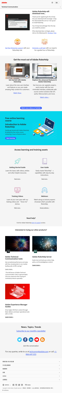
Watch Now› (17, 93)
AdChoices (6, 390)
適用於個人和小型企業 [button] (8, 361)
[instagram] (16, 385)
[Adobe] (4, 2)
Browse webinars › (44, 208)
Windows (50, 33)
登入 (57, 2)
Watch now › (17, 208)
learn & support (36, 223)
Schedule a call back (39, 48)
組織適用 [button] (5, 369)
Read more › (17, 179)
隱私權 (24, 388)
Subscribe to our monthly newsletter (31, 330)
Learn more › (9, 269)
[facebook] (13, 385)
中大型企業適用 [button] (6, 365)
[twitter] (19, 385)
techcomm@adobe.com (38, 351)
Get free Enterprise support (14, 48)
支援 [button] (4, 372)
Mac (55, 33)
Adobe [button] (4, 376)
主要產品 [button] (5, 379)
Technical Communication (10, 7)
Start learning (10, 138)
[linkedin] (22, 385)
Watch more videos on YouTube (31, 108)
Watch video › (44, 97)
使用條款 (29, 388)
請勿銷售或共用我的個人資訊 (46, 388)
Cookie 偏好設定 (35, 388)
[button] (52, 2)
